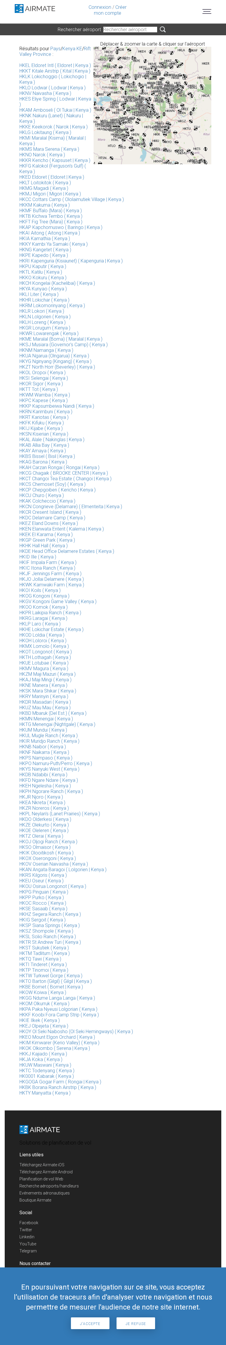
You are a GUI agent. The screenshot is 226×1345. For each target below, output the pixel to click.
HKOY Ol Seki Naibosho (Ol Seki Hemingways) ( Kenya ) (76, 1031)
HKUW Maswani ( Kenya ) (45, 1065)
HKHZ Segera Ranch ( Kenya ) (50, 914)
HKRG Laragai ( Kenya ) (43, 618)
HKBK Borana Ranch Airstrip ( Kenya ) (57, 1087)
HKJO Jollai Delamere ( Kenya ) (51, 579)
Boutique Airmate (35, 1200)
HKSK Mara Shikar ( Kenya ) (47, 691)
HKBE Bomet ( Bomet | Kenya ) (51, 987)
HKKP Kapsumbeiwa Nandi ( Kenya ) (56, 406)
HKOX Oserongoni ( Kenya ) (47, 858)
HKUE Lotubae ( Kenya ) (44, 663)
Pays (55, 48)
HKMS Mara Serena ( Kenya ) (49, 149)
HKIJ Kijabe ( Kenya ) (41, 428)
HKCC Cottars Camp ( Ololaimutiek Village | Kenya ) (71, 199)
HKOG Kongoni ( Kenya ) (44, 596)
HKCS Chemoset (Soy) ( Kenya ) (52, 484)
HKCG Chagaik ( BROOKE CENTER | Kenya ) (63, 473)
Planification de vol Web (41, 1179)
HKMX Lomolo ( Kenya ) (44, 646)
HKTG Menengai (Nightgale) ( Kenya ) (57, 724)
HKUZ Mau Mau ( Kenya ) (45, 707)
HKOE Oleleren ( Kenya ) (44, 830)
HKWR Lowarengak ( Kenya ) (49, 333)
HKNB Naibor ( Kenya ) (42, 747)
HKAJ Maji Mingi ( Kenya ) (45, 679)
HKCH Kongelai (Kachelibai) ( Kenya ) (57, 283)
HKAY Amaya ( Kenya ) (42, 451)
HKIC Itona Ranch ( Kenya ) (47, 568)
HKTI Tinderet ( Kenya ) (43, 964)
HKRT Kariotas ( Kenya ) (44, 417)
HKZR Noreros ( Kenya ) (44, 808)
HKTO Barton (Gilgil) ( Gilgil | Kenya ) (55, 981)
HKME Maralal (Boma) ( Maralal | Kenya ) (60, 339)
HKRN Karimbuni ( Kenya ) (45, 411)
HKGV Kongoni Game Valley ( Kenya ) (58, 601)
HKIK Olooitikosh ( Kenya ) (46, 853)
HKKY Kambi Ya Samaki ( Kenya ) (53, 244)
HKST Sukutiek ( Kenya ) (44, 948)
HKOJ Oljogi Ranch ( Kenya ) (48, 841)
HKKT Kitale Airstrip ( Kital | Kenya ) (54, 71)
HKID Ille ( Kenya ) (37, 557)
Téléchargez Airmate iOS (41, 1164)
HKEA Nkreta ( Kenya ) (42, 802)
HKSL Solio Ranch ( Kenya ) (47, 936)
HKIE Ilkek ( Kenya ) (39, 1020)
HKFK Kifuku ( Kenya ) (41, 423)
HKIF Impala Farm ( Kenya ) (48, 562)
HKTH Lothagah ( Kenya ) (45, 657)
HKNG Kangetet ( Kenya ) (45, 249)
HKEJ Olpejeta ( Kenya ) (43, 1026)
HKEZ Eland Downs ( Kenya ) (48, 523)
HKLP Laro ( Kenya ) (40, 624)
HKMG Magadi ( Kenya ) (43, 188)
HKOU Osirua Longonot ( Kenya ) (52, 886)
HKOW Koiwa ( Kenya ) (42, 992)
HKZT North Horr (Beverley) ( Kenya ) (57, 367)
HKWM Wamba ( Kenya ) (44, 395)
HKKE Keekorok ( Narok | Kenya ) (53, 127)
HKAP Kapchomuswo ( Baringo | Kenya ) (60, 227)
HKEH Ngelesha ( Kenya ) (45, 786)
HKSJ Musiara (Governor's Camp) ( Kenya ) (63, 344)
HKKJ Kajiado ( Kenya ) (43, 1054)
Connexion (100, 7)
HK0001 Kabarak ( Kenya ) (46, 1076)
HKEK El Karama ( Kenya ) (46, 534)
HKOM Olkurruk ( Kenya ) (44, 1003)
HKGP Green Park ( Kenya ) (47, 540)
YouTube (27, 1244)
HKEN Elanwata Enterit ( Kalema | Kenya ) (61, 529)
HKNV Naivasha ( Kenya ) (45, 93)
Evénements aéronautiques (44, 1193)
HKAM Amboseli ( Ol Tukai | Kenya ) (55, 110)
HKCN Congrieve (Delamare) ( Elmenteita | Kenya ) (70, 506)
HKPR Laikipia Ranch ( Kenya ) (50, 612)
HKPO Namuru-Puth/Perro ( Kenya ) (55, 763)
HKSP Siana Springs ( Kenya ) (49, 925)
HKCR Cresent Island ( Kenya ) (50, 512)
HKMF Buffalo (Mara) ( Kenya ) (50, 210)
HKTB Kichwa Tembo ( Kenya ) (50, 216)
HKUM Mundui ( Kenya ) (43, 730)
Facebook (28, 1222)
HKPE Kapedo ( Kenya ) (43, 255)
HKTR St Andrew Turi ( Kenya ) (50, 942)
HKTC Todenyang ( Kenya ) (46, 1070)
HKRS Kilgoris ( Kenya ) (43, 875)
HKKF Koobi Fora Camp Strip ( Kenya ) (59, 1015)
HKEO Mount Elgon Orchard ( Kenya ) (57, 1037)
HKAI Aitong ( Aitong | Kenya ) (49, 233)
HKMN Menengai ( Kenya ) (46, 719)
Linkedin (26, 1236)
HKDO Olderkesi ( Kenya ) (45, 819)
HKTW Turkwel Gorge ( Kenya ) (50, 975)
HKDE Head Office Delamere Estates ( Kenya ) (66, 551)
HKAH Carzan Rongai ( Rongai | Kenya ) (59, 467)
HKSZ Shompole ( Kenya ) (46, 931)
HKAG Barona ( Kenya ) (43, 462)
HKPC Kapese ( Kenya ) (43, 400)
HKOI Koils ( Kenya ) (40, 590)
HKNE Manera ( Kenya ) (43, 685)
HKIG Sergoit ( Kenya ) (42, 920)
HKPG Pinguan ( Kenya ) (43, 892)
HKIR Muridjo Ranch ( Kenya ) (49, 741)
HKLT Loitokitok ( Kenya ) (45, 182)
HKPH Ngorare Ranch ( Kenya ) (51, 791)
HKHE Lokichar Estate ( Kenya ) (51, 629)
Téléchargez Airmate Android (46, 1172)
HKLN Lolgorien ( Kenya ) (45, 316)
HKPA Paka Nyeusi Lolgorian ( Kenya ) (58, 1009)
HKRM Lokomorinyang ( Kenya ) (52, 305)
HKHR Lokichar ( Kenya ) (44, 300)
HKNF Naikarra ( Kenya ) (44, 752)
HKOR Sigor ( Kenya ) (41, 384)
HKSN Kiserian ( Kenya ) (43, 434)
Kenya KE (72, 48)
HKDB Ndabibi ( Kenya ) (43, 774)
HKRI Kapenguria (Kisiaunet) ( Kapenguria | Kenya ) (71, 261)
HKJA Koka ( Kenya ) (40, 1059)
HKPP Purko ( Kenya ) (41, 897)
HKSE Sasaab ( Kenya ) (43, 908)
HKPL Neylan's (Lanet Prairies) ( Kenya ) (59, 814)
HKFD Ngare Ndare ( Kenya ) (48, 780)
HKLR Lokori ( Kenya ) (41, 311)
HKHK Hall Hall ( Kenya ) (43, 545)
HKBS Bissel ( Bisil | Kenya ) (47, 456)
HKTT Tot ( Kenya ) (38, 389)
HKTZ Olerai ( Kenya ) (41, 836)
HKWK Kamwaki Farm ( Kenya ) (51, 585)
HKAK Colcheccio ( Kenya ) (47, 501)
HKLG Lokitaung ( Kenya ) (45, 132)
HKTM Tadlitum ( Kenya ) (44, 953)
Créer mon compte (110, 10)
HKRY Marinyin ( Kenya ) (43, 696)
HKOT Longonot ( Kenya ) (45, 652)
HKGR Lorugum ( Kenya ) (44, 328)
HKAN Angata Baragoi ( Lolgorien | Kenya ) (63, 869)
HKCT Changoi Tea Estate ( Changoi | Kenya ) (65, 478)
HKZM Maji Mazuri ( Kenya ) (47, 674)
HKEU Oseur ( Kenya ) (41, 881)
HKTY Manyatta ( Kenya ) (45, 1093)
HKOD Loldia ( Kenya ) (41, 635)
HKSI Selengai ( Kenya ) (43, 378)
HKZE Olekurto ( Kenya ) (44, 825)
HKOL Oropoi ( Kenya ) (42, 372)
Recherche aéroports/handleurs (49, 1186)
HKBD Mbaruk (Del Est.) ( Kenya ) (53, 713)
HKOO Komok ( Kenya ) (43, 607)
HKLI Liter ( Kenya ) (39, 294)
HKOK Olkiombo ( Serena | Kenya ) (54, 1048)
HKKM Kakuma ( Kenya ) (44, 205)
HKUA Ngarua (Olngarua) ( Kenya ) (54, 356)
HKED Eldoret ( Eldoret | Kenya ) (51, 177)
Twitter (25, 1229)
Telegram (28, 1251)
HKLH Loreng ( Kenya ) (42, 322)
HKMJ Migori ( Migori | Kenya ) (50, 194)
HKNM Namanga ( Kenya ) (46, 350)
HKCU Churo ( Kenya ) (41, 495)
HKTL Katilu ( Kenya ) (40, 272)
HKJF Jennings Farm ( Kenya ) (50, 573)
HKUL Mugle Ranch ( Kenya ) (48, 735)
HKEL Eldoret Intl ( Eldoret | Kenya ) (55, 65)
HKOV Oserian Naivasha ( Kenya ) (53, 864)
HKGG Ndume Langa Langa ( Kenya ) (57, 998)
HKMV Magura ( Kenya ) (43, 668)
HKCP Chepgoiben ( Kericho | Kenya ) (57, 490)
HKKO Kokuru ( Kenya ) (43, 277)
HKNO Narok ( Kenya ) (42, 155)
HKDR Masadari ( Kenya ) (45, 702)
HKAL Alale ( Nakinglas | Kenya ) (51, 439)
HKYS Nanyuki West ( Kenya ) (49, 769)
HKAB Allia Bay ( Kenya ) (44, 445)
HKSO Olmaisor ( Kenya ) (45, 847)
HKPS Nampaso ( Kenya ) (45, 758)
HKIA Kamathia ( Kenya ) (44, 238)
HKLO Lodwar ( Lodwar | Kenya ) (52, 88)
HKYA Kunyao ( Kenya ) (43, 289)
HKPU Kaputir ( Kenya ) (42, 266)
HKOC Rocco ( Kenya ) (42, 903)
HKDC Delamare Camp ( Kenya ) (52, 518)
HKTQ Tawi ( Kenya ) (40, 959)
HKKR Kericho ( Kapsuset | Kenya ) (54, 160)
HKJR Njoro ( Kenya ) (41, 797)
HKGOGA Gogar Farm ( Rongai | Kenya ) (60, 1082)
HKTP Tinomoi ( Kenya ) (43, 970)
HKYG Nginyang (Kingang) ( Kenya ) (55, 361)
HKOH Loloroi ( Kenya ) (43, 640)
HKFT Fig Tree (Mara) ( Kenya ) (50, 222)
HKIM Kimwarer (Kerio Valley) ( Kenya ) (59, 1042)
